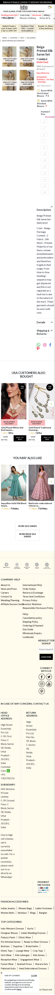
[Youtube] (49, 684)
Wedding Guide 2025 (9, 15)
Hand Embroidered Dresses (33, 968)
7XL (44, 186)
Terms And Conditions (34, 596)
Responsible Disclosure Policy (38, 608)
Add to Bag (20, 438)
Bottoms (5, 946)
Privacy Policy (30, 600)
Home (4, 38)
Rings (33, 912)
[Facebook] (42, 677)
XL (44, 147)
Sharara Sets (41, 964)
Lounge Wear (22, 950)
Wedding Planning (10, 600)
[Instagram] (42, 684)
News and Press (9, 588)
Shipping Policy (30, 621)
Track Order (25, 15)
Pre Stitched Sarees (11, 941)
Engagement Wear (29, 959)
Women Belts (7, 912)
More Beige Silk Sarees (27, 535)
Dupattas (17, 946)
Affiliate (47, 15)
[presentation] (4, 403)
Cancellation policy (32, 617)
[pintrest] (42, 691)
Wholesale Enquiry (32, 633)
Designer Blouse (9, 933)
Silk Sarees (31, 38)
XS (44, 122)
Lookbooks (28, 637)
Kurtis (30, 928)
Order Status (29, 588)
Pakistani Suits (8, 968)
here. (19, 989)
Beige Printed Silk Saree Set (13, 41)
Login (3, 18)
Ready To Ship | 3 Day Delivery (45, 27)
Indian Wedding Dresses (33, 933)
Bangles (43, 912)
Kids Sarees (39, 955)
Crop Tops (38, 950)
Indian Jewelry (8, 908)
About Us (5, 585)
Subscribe (46, 657)
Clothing (13, 38)
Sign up (11, 18)
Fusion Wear (7, 964)
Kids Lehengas (22, 955)
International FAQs (32, 585)
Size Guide (49, 117)
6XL (44, 179)
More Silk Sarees (27, 526)
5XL (44, 173)
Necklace (22, 912)
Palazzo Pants (8, 937)
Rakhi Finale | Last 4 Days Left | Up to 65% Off (9, 28)
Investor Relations (32, 604)
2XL (44, 154)
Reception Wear (9, 959)
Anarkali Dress (24, 964)
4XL (44, 166)
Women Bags (25, 908)
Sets (22, 38)
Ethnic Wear (24, 937)
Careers (5, 592)
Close (34, 975)
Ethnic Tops (7, 950)
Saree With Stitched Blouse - (44, 103)
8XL (44, 192)
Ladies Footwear (43, 908)
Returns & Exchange (33, 592)
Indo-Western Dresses (12, 928)
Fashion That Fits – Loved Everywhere (27, 28)
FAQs (25, 614)
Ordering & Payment (33, 625)
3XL (44, 160)
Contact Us (6, 596)
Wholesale (36, 15)
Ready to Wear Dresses (36, 941)
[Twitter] (49, 677)
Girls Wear (6, 955)
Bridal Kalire (32, 946)
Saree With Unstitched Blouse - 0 (44, 93)
